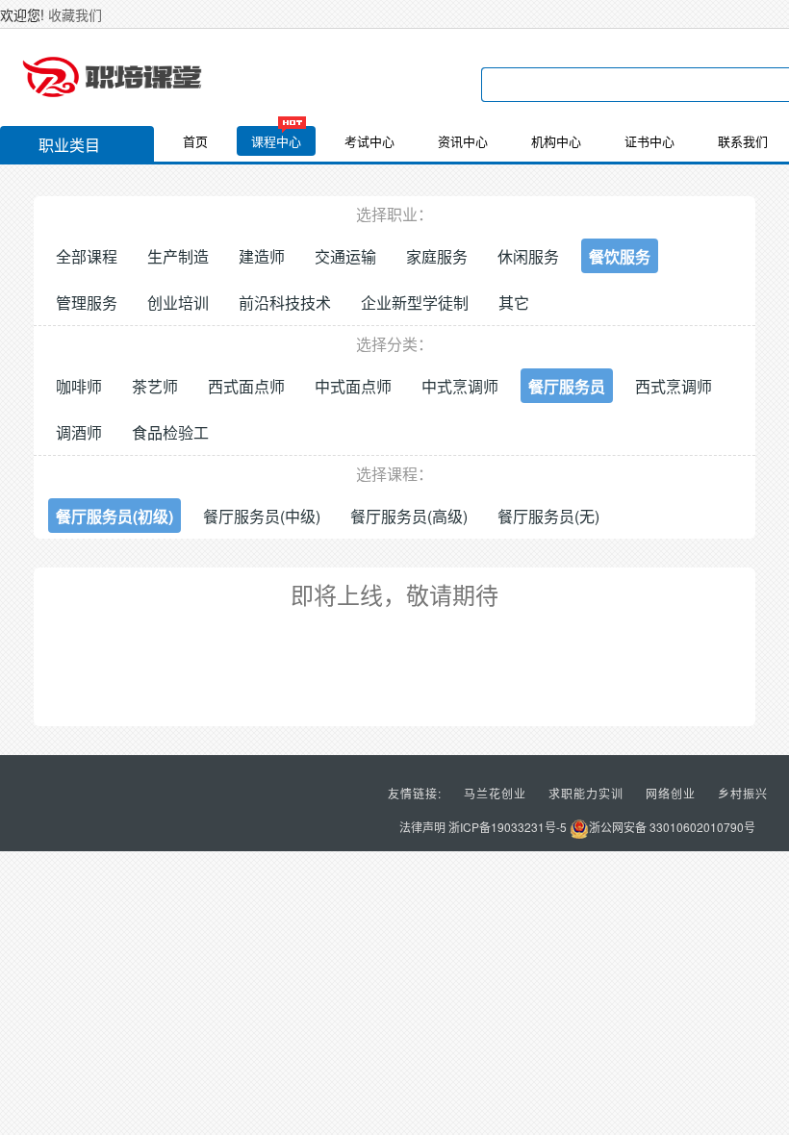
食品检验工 (170, 432)
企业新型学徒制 (415, 302)
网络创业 (671, 793)
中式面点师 (353, 386)
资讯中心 (463, 141)
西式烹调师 (673, 386)
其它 (513, 302)
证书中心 (649, 141)
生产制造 (178, 256)
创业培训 (178, 302)
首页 (195, 141)
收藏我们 (75, 14)
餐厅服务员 (566, 386)
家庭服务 (437, 256)
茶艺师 (155, 386)
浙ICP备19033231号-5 (507, 827)
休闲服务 (528, 256)
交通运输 (345, 256)
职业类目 (69, 145)
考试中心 (369, 141)
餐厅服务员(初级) (114, 516)
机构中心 (556, 141)
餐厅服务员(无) (548, 516)
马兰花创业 (495, 793)
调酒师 (79, 432)
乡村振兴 (743, 793)
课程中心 (276, 141)
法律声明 (422, 827)
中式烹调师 (459, 386)
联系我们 (743, 141)
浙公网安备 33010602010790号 (672, 827)
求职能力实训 (586, 793)
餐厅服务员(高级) (409, 516)
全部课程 (86, 256)
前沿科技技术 (285, 302)
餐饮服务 (619, 256)
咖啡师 (79, 386)
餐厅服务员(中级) (261, 516)
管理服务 (86, 302)
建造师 (262, 256)
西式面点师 (246, 386)
